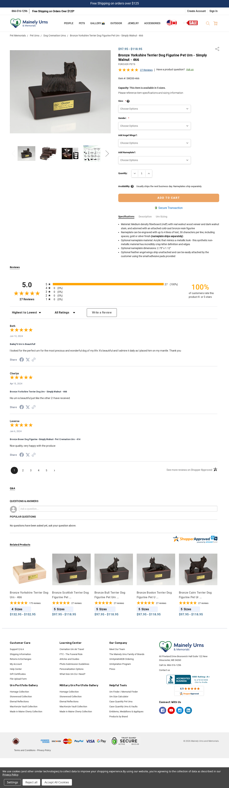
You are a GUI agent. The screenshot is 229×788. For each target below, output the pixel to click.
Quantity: (123, 173)
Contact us (164, 670)
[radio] (114, 284)
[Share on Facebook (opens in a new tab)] (22, 360)
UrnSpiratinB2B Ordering (121, 659)
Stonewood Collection (21, 696)
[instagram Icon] (179, 710)
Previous (13, 153)
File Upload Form (18, 678)
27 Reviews (146, 70)
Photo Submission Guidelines (74, 664)
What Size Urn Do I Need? (72, 674)
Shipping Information (20, 654)
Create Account (196, 11)
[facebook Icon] (162, 710)
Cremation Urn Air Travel (72, 649)
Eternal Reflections (19, 701)
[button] (31, 741)
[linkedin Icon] (188, 710)
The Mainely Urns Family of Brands (126, 654)
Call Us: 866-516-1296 (170, 665)
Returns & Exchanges (20, 659)
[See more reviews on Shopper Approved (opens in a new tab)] (34, 360)
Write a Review (102, 312)
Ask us (190, 69)
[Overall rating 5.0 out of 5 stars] (128, 71)
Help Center (16, 669)
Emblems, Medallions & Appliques (126, 711)
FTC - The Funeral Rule (71, 654)
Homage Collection (19, 691)
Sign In (213, 11)
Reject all (31, 782)
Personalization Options (72, 669)
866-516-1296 (19, 11)
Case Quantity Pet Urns (121, 701)
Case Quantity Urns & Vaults (123, 706)
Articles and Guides (69, 659)
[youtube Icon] (171, 710)
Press (112, 669)
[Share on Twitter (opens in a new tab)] (28, 360)
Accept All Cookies (57, 782)
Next (107, 153)
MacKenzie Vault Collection (23, 706)
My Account (16, 664)
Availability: (124, 186)
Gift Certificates (18, 674)
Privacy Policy (44, 750)
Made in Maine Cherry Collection (26, 711)
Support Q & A (17, 649)
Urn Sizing (161, 216)
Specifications (126, 216)
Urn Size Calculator (118, 696)
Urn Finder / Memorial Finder (123, 691)
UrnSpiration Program (120, 664)
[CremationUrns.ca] (171, 23)
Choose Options (29, 581)
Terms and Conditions (24, 750)
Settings (12, 782)
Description (145, 216)
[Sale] (190, 22)
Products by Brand (118, 716)
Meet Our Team (117, 649)
